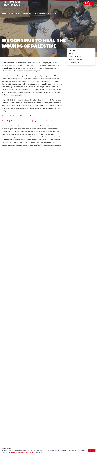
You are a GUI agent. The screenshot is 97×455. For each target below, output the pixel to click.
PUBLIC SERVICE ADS (76, 59)
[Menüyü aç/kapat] (92, 3)
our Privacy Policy (13, 452)
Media (11, 14)
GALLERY (72, 50)
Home (4, 14)
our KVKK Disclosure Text (27, 452)
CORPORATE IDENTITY (76, 62)
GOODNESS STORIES (75, 56)
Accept (92, 450)
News (18, 14)
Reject (83, 450)
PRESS (71, 53)
